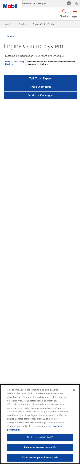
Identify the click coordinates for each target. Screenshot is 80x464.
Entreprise (26, 3)
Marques (42, 3)
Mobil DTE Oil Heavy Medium (14, 63)
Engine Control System (44, 24)
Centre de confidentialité (40, 437)
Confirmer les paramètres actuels (40, 457)
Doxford (23, 24)
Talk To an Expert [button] (40, 78)
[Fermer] (74, 390)
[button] (74, 13)
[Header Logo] (11, 4)
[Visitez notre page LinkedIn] (69, 3)
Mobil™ (7, 24)
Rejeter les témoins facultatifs (40, 447)
